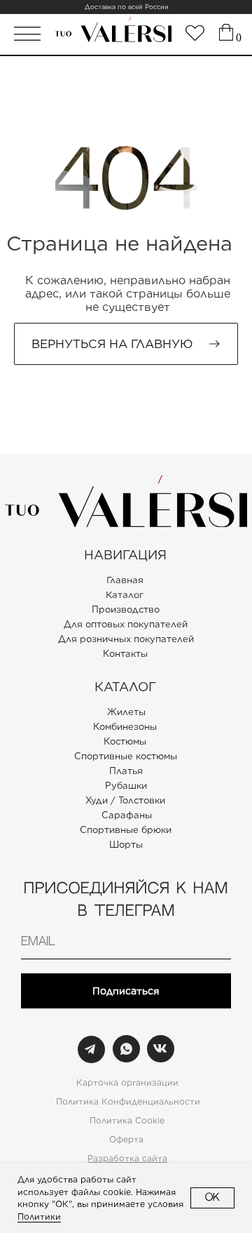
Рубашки (126, 785)
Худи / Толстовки (125, 800)
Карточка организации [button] (127, 1082)
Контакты (125, 653)
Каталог (125, 595)
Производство (126, 609)
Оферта (126, 1139)
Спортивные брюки (126, 830)
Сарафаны (127, 815)
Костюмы (125, 741)
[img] (195, 33)
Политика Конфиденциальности (128, 1101)
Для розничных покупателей (126, 639)
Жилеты (126, 712)
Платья (126, 771)
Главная (125, 580)
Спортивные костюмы (125, 756)
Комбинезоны (125, 726)
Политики (39, 1216)
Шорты (126, 844)
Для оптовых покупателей (126, 624)
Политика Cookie (127, 1120)
